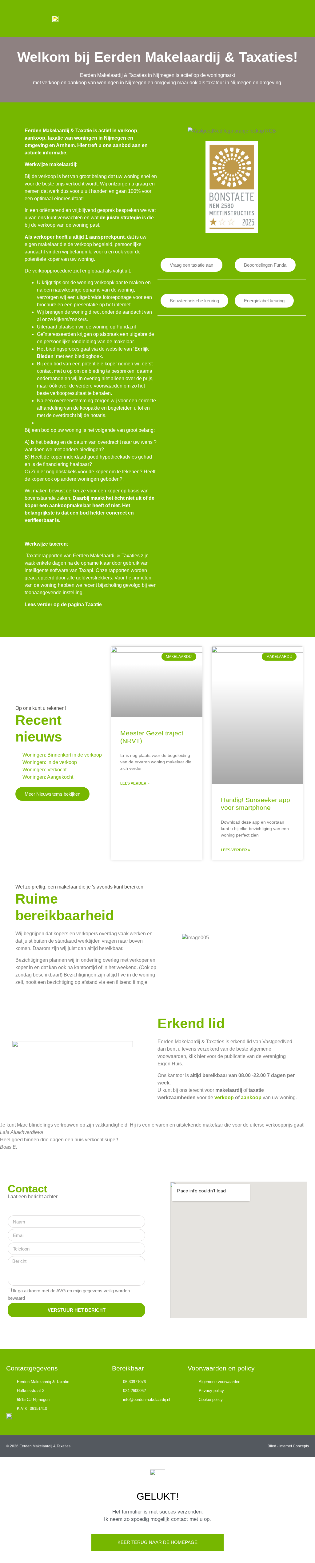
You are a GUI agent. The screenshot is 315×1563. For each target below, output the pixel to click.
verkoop (224, 1097)
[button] (298, 19)
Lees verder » (135, 783)
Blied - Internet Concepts (288, 1446)
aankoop (251, 1097)
